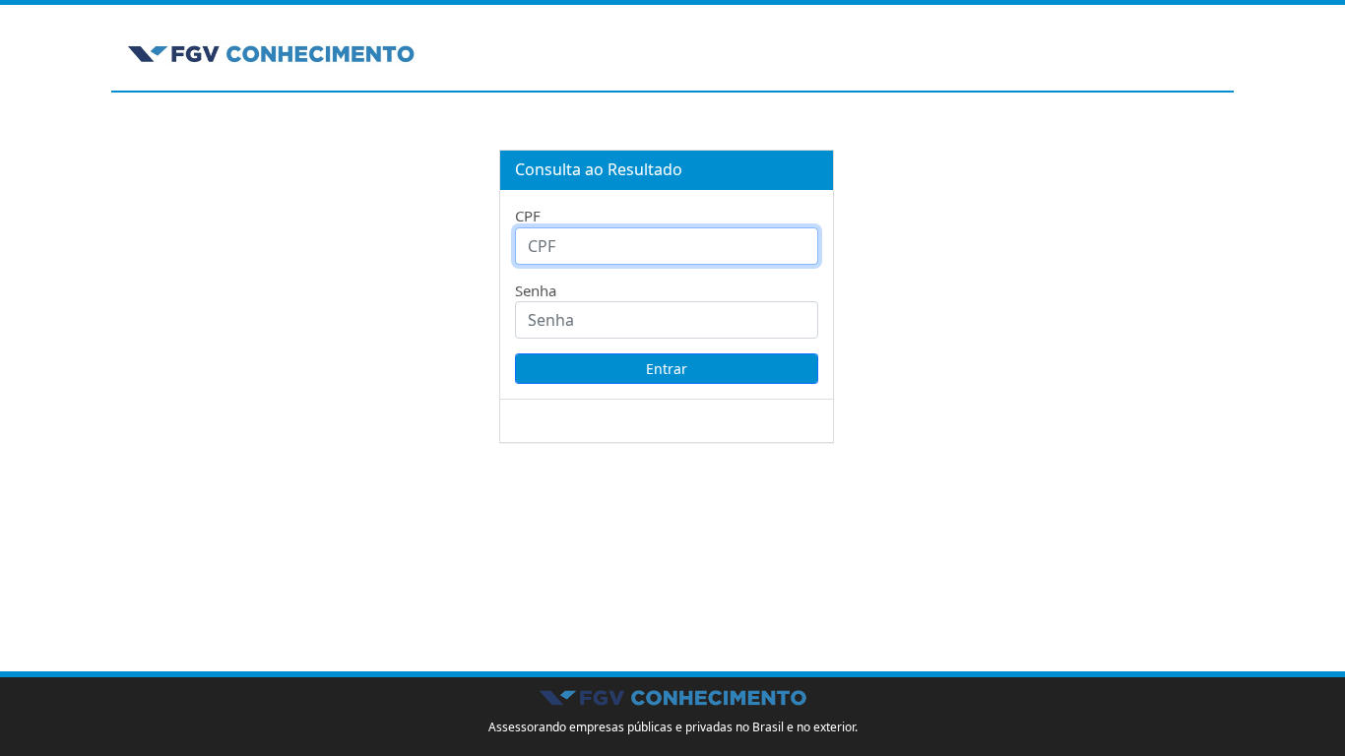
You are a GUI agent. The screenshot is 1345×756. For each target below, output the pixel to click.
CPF (528, 215)
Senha (535, 290)
